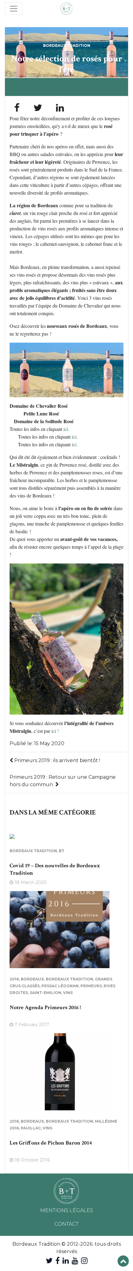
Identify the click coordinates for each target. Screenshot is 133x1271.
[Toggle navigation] (13, 8)
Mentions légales (66, 1210)
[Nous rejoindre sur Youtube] (75, 1260)
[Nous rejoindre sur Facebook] (57, 1260)
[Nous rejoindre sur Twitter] (49, 1260)
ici (74, 436)
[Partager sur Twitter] (37, 107)
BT (61, 850)
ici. (66, 429)
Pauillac (31, 1128)
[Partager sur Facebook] (16, 107)
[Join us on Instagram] (84, 1260)
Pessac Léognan (60, 986)
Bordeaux (32, 979)
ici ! (55, 731)
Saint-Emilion (45, 992)
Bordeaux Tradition (66, 45)
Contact (66, 1224)
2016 (14, 979)
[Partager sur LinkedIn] (60, 107)
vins (68, 992)
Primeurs (91, 986)
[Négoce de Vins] (66, 8)
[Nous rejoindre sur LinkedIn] (65, 1260)
